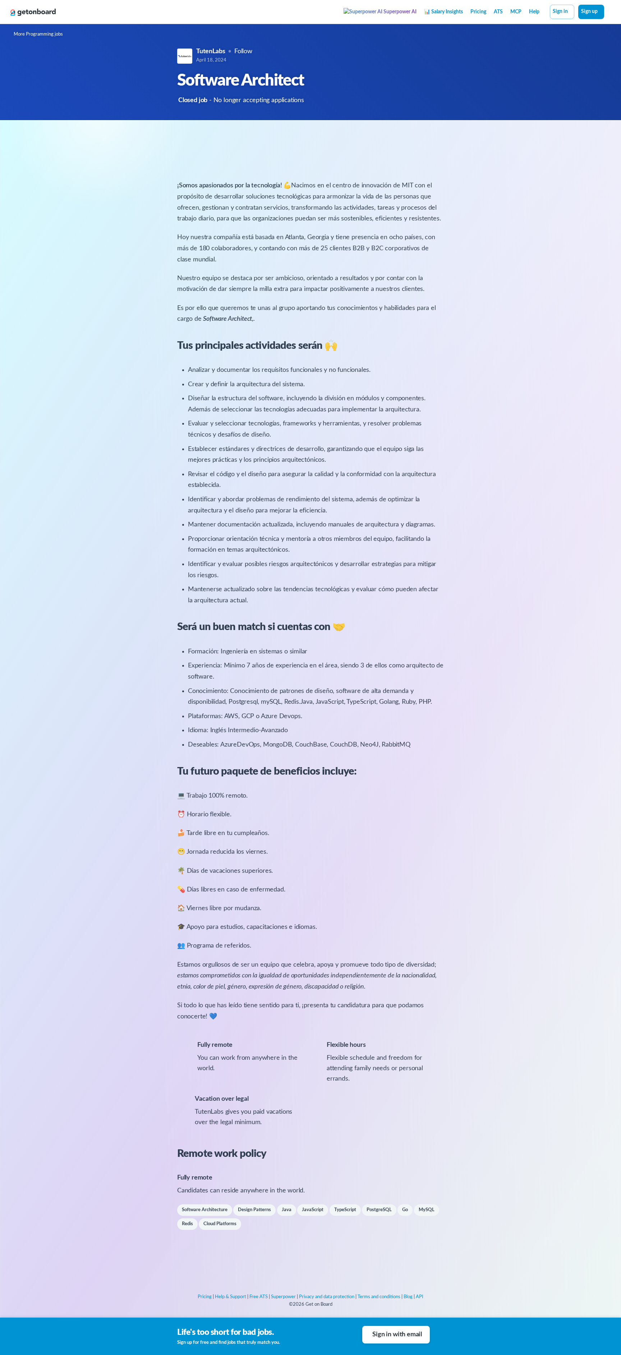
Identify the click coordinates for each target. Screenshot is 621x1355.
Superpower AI (399, 11)
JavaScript (312, 1210)
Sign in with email (397, 1334)
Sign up (589, 11)
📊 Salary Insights (443, 11)
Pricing (478, 11)
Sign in (560, 11)
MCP (515, 11)
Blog (408, 1297)
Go (405, 1210)
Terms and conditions (379, 1297)
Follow (243, 51)
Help (534, 11)
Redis (187, 1224)
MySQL (426, 1210)
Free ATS (258, 1297)
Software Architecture (204, 1210)
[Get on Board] (33, 12)
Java (286, 1210)
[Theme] (608, 12)
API (419, 1297)
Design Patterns (254, 1210)
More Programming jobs (38, 34)
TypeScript (345, 1210)
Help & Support (230, 1297)
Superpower (283, 1297)
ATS (498, 11)
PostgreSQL (379, 1210)
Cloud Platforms (219, 1224)
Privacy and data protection (326, 1297)
